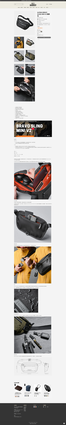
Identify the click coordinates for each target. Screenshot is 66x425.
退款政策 (35, 423)
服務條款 (31, 423)
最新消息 (47, 7)
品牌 (38, 7)
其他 (44, 7)
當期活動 (22, 7)
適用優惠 (38, 26)
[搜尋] (22, 4)
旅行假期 (33, 7)
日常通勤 (31, 7)
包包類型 (41, 7)
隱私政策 (33, 423)
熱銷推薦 (25, 7)
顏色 (38, 29)
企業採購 (25, 410)
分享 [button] (38, 39)
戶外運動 (36, 7)
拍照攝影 (28, 7)
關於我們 (25, 408)
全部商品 (19, 7)
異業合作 (25, 409)
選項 (37, 33)
